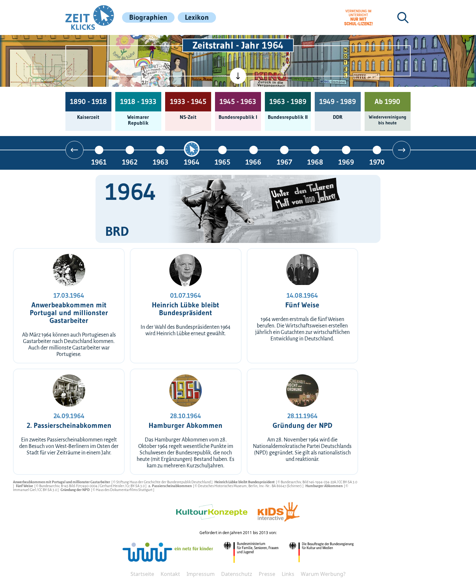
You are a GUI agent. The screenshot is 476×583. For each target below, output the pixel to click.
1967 (284, 162)
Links (288, 573)
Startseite (142, 573)
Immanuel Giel (25, 490)
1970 (377, 162)
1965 (222, 162)
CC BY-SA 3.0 (347, 482)
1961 (99, 162)
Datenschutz (236, 573)
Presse (267, 573)
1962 (130, 162)
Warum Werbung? (323, 573)
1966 (253, 162)
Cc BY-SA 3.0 (135, 486)
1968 (315, 162)
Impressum (201, 573)
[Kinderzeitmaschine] (154, 43)
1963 (160, 162)
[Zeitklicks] (89, 17)
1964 (191, 162)
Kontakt (170, 573)
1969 (346, 162)
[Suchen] (403, 17)
